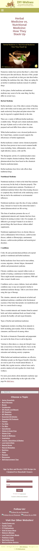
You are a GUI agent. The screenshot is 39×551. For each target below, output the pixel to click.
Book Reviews (7, 402)
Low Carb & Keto (8, 443)
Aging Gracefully (8, 400)
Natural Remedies (8, 448)
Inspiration (6, 438)
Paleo (4, 452)
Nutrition (5, 450)
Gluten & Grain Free (9, 431)
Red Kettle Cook (8, 540)
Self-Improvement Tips (10, 459)
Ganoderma (6, 429)
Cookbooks (6, 407)
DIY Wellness (7, 414)
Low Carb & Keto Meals (10, 535)
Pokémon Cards (8, 537)
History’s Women (8, 533)
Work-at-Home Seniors (10, 542)
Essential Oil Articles (9, 417)
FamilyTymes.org (8, 523)
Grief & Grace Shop (9, 530)
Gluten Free (6, 433)
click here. (10, 381)
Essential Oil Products (10, 419)
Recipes (5, 455)
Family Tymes (7, 526)
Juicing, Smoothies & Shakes (13, 440)
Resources (6, 457)
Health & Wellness (8, 436)
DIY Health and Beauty (10, 410)
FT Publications (8, 528)
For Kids (5, 424)
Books (4, 405)
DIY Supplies (6, 412)
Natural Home (7, 445)
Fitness (4, 421)
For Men (5, 426)
